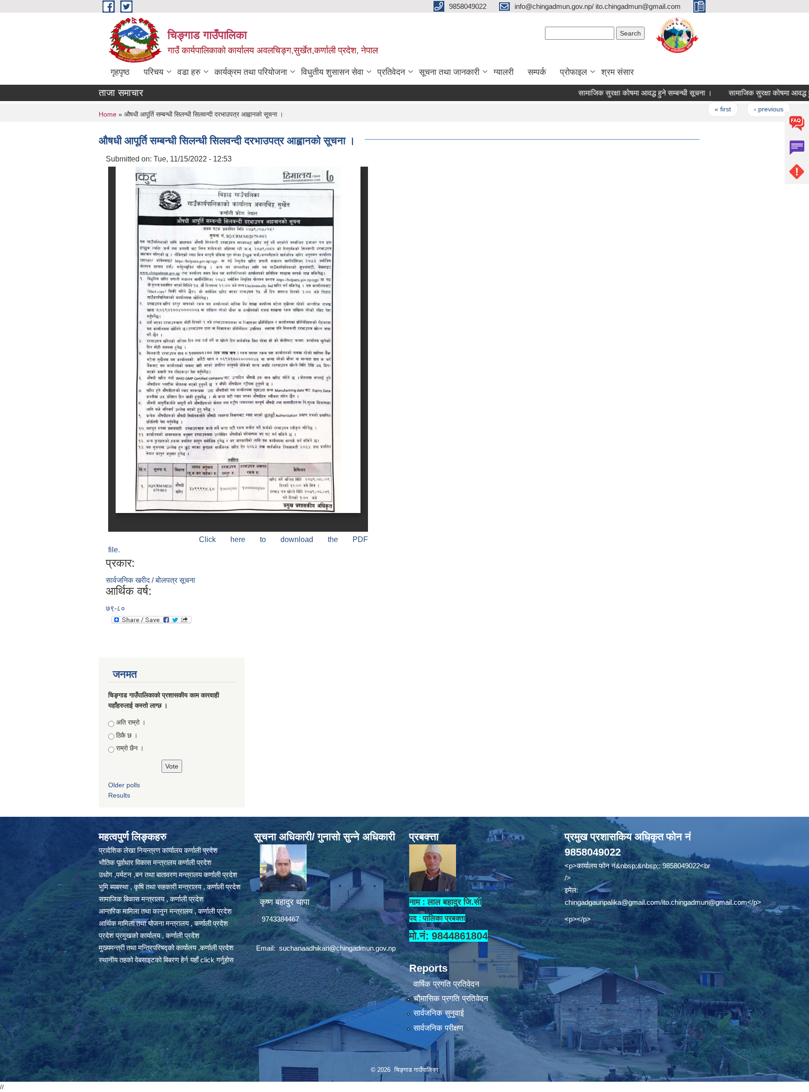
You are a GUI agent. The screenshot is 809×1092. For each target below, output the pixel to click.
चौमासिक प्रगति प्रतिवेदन (450, 998)
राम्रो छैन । (130, 748)
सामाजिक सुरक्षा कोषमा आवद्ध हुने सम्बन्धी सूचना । (617, 93)
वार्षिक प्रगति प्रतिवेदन (446, 984)
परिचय (153, 72)
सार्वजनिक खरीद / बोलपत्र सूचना (150, 580)
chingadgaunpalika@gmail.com (612, 902)
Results (119, 795)
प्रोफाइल (573, 72)
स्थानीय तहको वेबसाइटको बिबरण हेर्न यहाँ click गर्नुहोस (166, 960)
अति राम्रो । (131, 722)
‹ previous (741, 109)
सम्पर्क (537, 72)
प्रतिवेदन (391, 72)
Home (108, 114)
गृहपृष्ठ (120, 72)
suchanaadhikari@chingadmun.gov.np (337, 948)
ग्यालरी (503, 72)
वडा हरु (188, 72)
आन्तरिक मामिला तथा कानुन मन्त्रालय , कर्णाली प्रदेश (165, 911)
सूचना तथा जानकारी (449, 72)
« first (695, 109)
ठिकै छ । (127, 735)
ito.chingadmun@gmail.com (704, 902)
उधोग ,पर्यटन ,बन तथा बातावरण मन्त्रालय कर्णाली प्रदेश (168, 875)
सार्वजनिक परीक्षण (438, 1028)
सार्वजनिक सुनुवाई (438, 1013)
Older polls (124, 785)
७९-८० (115, 608)
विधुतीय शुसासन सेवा (332, 72)
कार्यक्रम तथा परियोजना (250, 72)
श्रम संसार (617, 72)
